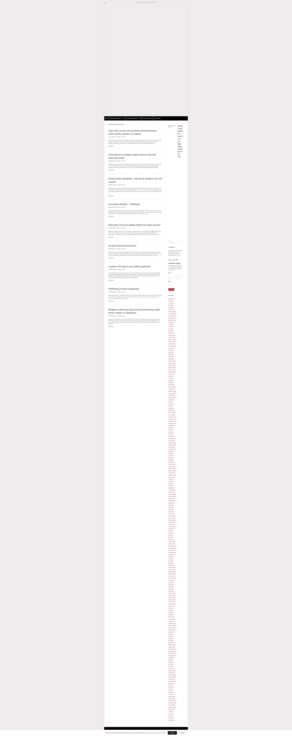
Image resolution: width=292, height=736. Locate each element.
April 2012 (170, 666)
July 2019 (170, 479)
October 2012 (171, 653)
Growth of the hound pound (122, 245)
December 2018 (172, 494)
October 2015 (171, 576)
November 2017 (172, 522)
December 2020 (172, 442)
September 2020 (172, 449)
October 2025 (171, 318)
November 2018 (172, 496)
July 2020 (170, 453)
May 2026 (170, 305)
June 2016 (171, 558)
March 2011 (171, 694)
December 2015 (172, 571)
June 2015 (171, 584)
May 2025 (170, 328)
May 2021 (170, 432)
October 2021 (171, 421)
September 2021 (172, 423)
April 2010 (170, 718)
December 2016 (172, 546)
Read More (111, 146)
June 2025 (171, 326)
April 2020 (170, 460)
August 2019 (171, 477)
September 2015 (172, 578)
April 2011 (170, 692)
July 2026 (170, 301)
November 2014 (172, 599)
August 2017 (171, 528)
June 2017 (171, 533)
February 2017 (172, 541)
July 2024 (170, 350)
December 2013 (172, 623)
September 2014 (172, 604)
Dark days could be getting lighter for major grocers (134, 225)
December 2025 (172, 313)
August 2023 (171, 374)
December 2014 (172, 597)
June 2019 (171, 481)
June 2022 (171, 404)
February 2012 (172, 670)
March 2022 (171, 410)
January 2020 (171, 466)
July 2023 (170, 376)
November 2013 (172, 625)
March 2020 (171, 462)
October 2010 (171, 705)
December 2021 (172, 417)
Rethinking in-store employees (123, 289)
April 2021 (170, 434)
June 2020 (171, 455)
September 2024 (172, 346)
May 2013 (170, 638)
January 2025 (171, 337)
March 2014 (171, 616)
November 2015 (172, 573)
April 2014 (170, 614)
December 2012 (172, 649)
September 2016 (172, 552)
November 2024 (172, 341)
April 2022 (170, 408)
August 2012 (171, 657)
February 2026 (172, 311)
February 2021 (172, 438)
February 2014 (172, 619)
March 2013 (171, 642)
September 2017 (172, 526)
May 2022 (170, 406)
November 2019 (172, 470)
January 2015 (171, 595)
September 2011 (172, 681)
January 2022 (171, 414)
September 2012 (172, 655)
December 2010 (172, 700)
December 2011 (172, 675)
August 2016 (171, 554)
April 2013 (170, 640)
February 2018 (172, 515)
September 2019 (172, 475)
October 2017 (171, 524)
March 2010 (171, 720)
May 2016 (170, 561)
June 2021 (171, 430)
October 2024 (171, 344)
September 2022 (172, 397)
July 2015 (170, 582)
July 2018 (170, 505)
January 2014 (171, 621)
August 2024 (171, 348)
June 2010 (171, 713)
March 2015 (171, 591)
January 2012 (171, 672)
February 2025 (172, 335)
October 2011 (171, 679)
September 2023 (172, 371)
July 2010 (170, 711)
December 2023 (172, 365)
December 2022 (172, 391)
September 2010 (172, 707)
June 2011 (170, 687)
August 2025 (171, 322)
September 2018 (172, 500)
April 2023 (170, 382)
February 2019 (172, 490)
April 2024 (170, 356)
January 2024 (171, 363)
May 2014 (170, 612)
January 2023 (171, 389)
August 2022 (171, 399)
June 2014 (171, 610)
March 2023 (171, 384)
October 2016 (171, 550)
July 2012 (170, 659)
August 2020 (171, 451)
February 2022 (172, 412)
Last (177, 278)
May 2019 (170, 483)
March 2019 (171, 488)
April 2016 (170, 563)
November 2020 (172, 445)
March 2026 (171, 309)
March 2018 (171, 513)
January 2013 (171, 647)
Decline (182, 732)
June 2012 (171, 662)
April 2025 (170, 331)
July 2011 (170, 685)
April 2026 (170, 307)
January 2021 (171, 440)
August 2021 (171, 425)
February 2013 (172, 644)
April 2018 (170, 511)
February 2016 (172, 567)
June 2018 (171, 507)
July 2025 (170, 324)
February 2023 (172, 387)
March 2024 (171, 359)
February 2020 (172, 464)
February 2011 (172, 696)
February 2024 (172, 361)
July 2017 (170, 531)
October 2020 (171, 447)
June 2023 (171, 378)
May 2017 (170, 535)
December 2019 (172, 468)
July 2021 (170, 427)
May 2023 (170, 380)
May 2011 (170, 690)
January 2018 (171, 518)
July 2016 (170, 556)
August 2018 (171, 503)
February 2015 (172, 593)
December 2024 (172, 339)
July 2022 (170, 402)
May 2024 (170, 354)
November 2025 (172, 316)
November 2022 (172, 393)
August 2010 (171, 709)
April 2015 (170, 589)
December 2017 (172, 520)
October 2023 (171, 369)
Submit (171, 289)
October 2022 (171, 395)
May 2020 (170, 457)
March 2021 (171, 436)
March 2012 (171, 668)
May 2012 (170, 664)
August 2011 (171, 683)
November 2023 (172, 367)
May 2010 (170, 715)
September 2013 (172, 629)
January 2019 (171, 492)
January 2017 (171, 543)
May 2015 (170, 586)
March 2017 (171, 539)
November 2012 (172, 651)
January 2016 (171, 569)
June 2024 (171, 352)
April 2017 (170, 537)
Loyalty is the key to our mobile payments (129, 266)
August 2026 (171, 298)
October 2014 (171, 601)
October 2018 (171, 498)
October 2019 (171, 473)
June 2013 (171, 636)
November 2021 (172, 419)
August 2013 (171, 632)
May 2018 (170, 509)
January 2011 (171, 698)
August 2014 (171, 606)
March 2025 (171, 333)
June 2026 (171, 303)
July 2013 (170, 634)
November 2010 (172, 702)
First (169, 278)
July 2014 (170, 608)
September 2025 (172, 320)
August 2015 (171, 580)
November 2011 (172, 677)
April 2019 (170, 485)
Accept (172, 732)
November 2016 (172, 548)
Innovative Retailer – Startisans (124, 204)
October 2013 (171, 627)
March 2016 (171, 565)
